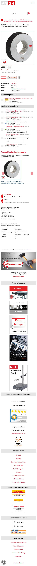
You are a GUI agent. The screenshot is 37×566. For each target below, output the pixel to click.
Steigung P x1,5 (7, 21)
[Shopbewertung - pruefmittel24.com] (18, 422)
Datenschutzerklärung (18, 553)
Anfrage (18, 458)
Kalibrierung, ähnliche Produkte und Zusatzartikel (16, 202)
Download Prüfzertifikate (18, 462)
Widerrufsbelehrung (18, 546)
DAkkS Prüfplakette (16, 122)
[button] (4, 562)
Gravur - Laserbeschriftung (18, 134)
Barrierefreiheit (18, 549)
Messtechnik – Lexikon (18, 482)
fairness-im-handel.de (18, 434)
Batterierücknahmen (18, 475)
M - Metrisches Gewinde (24, 20)
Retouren (18, 472)
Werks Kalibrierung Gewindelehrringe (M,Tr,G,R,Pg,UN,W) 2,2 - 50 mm (19, 110)
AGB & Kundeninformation (18, 542)
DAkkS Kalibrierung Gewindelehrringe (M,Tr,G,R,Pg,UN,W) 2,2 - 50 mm (19, 116)
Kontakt (18, 455)
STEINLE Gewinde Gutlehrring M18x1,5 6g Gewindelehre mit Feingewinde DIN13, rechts (12, 182)
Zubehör (6, 199)
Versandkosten (29, 249)
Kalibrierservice (18, 465)
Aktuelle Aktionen (18, 479)
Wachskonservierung (17, 144)
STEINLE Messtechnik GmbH (18, 89)
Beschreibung (7, 194)
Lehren (5, 20)
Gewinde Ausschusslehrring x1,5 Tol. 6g (23, 21)
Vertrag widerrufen (18, 563)
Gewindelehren (12, 20)
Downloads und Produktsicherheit (12, 197)
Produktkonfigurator (18, 469)
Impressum (18, 556)
